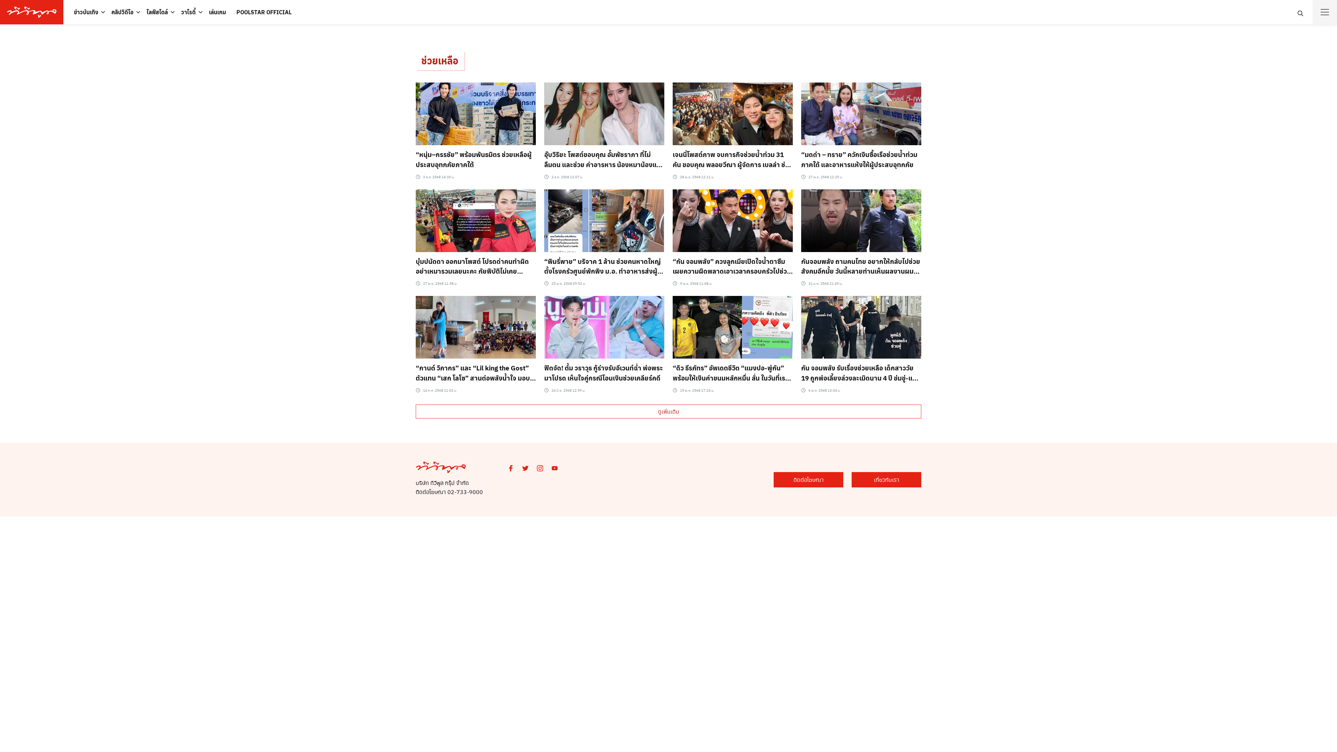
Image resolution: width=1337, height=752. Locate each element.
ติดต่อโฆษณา (808, 480)
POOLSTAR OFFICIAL (263, 12)
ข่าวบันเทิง (86, 12)
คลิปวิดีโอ (122, 12)
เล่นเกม (217, 12)
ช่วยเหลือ (440, 60)
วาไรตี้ (188, 12)
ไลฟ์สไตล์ (157, 12)
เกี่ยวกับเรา (886, 480)
